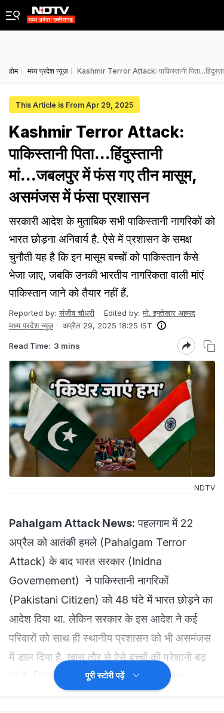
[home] (51, 11)
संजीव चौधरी (76, 313)
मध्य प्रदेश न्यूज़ (31, 325)
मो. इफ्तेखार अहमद (169, 313)
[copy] (209, 346)
